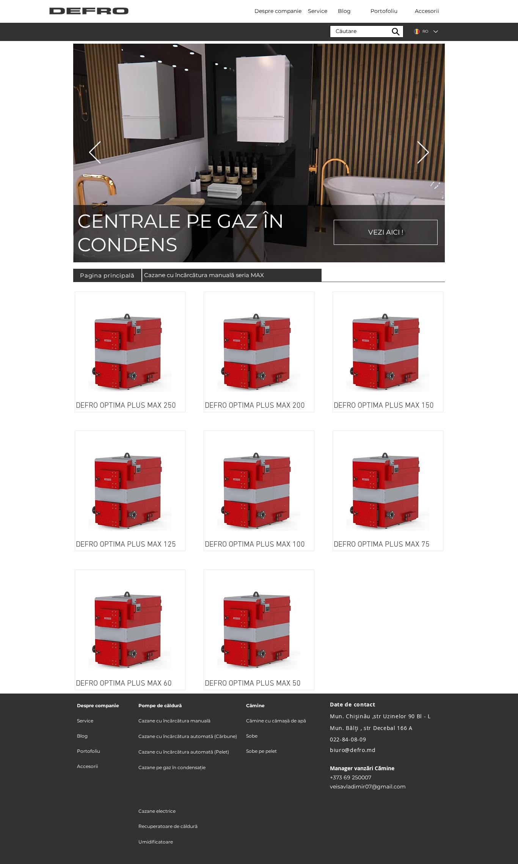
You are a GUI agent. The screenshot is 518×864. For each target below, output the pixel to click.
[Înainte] (423, 153)
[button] (100, 705)
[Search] (395, 31)
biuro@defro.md (353, 750)
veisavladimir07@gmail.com (368, 786)
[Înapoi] (94, 153)
